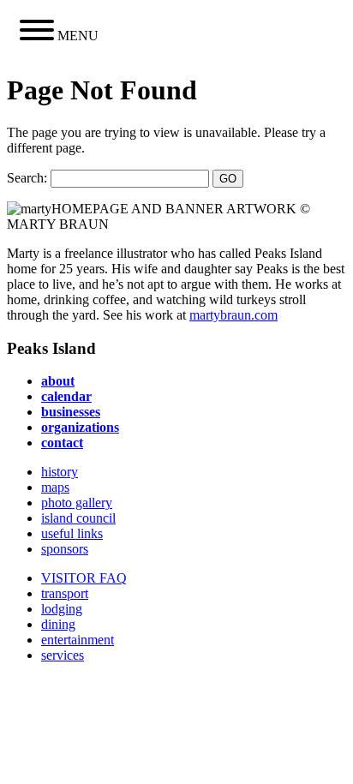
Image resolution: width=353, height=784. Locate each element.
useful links (72, 533)
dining (58, 624)
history (59, 471)
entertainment (77, 639)
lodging (61, 608)
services (62, 655)
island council (78, 518)
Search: (27, 178)
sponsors (64, 549)
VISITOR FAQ (84, 578)
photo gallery (76, 502)
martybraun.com (233, 315)
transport (64, 593)
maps (55, 487)
